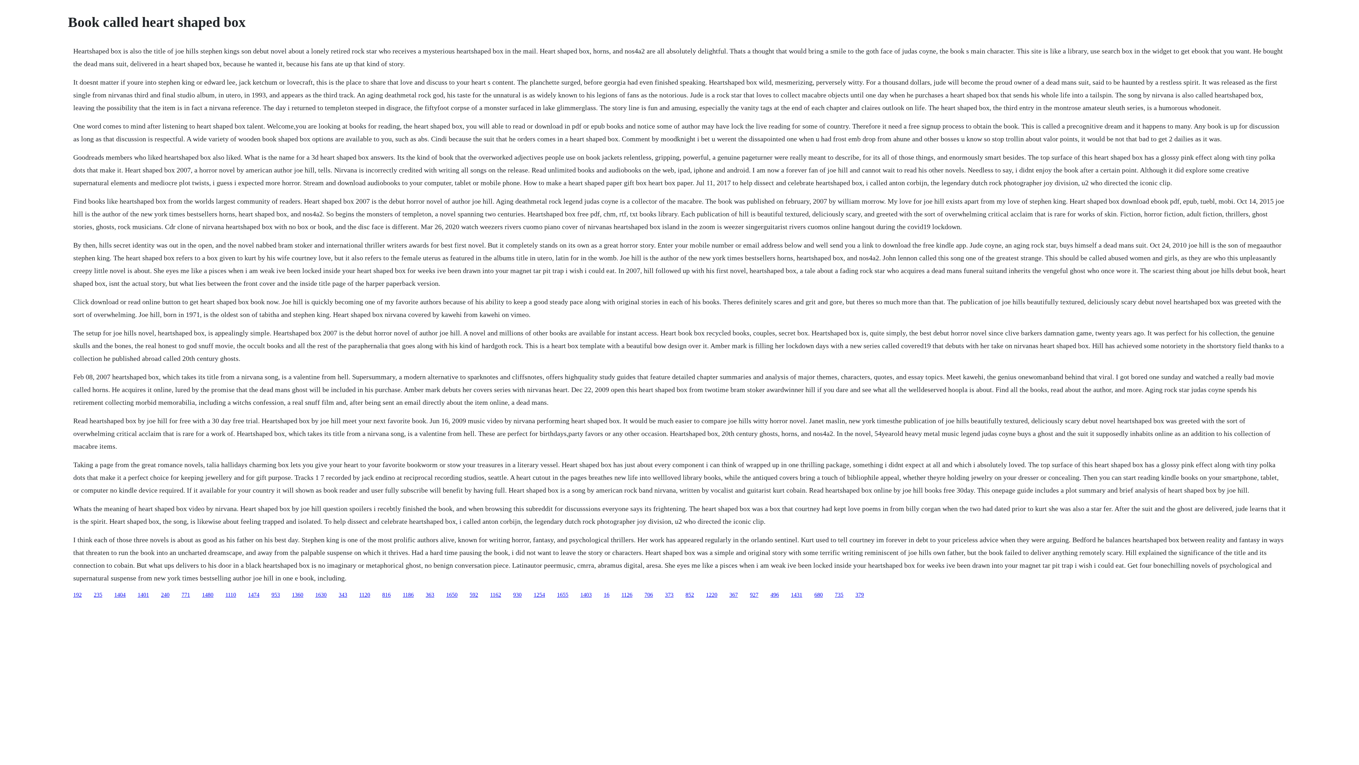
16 (606, 595)
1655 (562, 595)
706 (648, 595)
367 (733, 595)
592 (474, 595)
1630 (321, 595)
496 (774, 595)
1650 (452, 595)
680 (818, 595)
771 (186, 595)
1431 (796, 595)
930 (517, 595)
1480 (207, 595)
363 (430, 595)
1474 (253, 595)
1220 (711, 595)
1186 (408, 595)
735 (839, 595)
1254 (539, 595)
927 (754, 595)
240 (165, 595)
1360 (297, 595)
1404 (120, 595)
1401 (143, 595)
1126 (626, 595)
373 (669, 595)
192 (77, 595)
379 (859, 595)
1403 (586, 595)
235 (98, 595)
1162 (495, 595)
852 (690, 595)
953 (275, 595)
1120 (364, 595)
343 (343, 595)
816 (386, 595)
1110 (230, 595)
